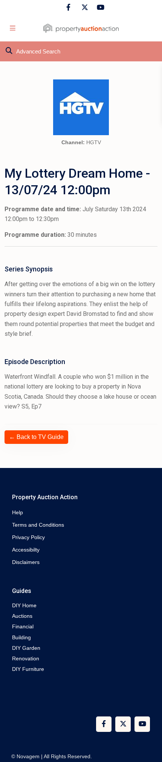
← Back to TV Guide (36, 437)
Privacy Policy (28, 537)
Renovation (25, 658)
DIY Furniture (28, 669)
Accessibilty (26, 550)
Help (17, 512)
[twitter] (84, 7)
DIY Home (24, 605)
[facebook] (68, 7)
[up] (148, 726)
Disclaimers (26, 562)
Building (21, 637)
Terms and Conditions (38, 525)
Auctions (22, 616)
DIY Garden (26, 648)
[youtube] (99, 7)
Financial (23, 626)
